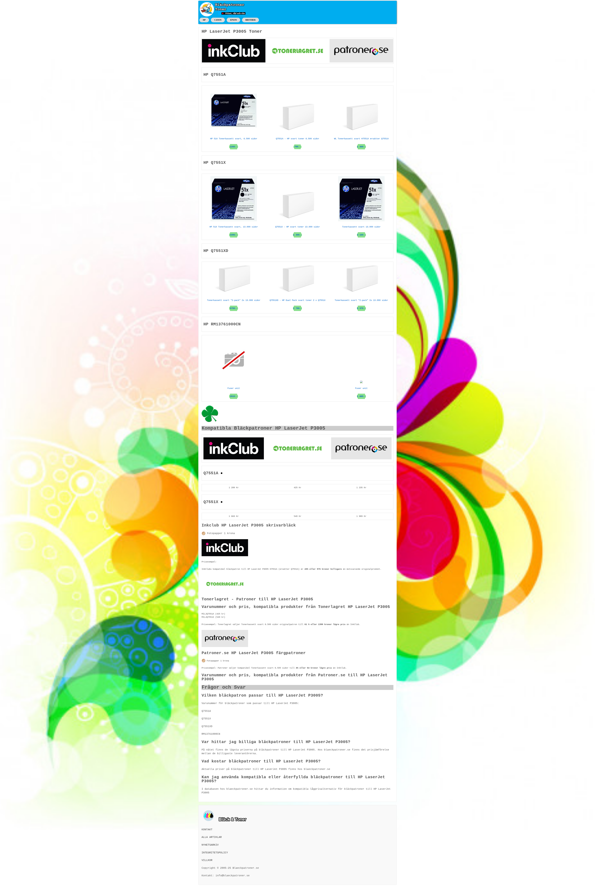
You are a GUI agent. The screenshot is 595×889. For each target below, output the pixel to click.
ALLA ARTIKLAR (212, 837)
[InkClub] (233, 50)
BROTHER (250, 20)
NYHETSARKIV (210, 845)
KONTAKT (207, 829)
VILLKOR (207, 860)
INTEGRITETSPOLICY (215, 852)
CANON (217, 20)
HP (204, 20)
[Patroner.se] (361, 50)
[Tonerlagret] (297, 50)
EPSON (233, 20)
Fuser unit (361, 392)
